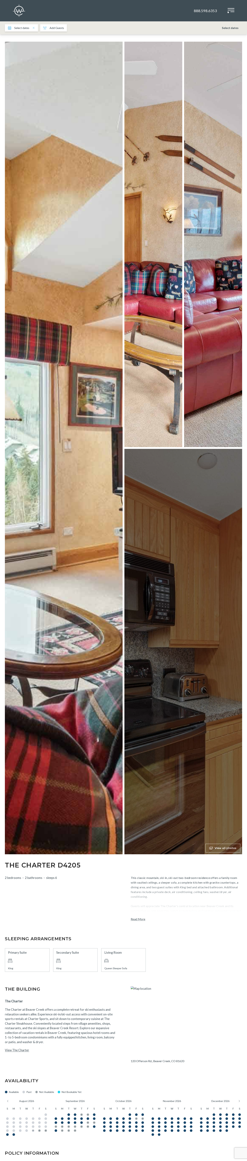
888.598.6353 (205, 11)
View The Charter (17, 1050)
